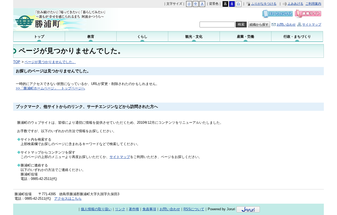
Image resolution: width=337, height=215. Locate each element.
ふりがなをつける (263, 4)
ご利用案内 (313, 4)
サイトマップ (311, 24)
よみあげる (295, 4)
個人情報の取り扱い (96, 209)
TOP (16, 62)
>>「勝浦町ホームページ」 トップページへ (50, 88)
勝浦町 (66, 19)
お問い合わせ (286, 24)
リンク (120, 209)
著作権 (134, 209)
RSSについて (194, 209)
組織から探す (259, 24)
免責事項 (149, 209)
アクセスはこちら (68, 198)
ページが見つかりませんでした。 (50, 62)
